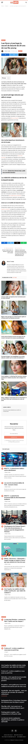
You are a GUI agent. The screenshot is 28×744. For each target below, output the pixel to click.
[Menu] (2, 2)
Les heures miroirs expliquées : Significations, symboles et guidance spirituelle (12, 719)
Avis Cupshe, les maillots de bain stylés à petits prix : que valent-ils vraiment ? (14, 590)
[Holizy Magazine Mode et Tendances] (14, 2)
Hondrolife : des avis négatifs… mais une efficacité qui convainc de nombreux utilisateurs (14, 692)
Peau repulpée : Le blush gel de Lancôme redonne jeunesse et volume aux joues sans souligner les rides (14, 378)
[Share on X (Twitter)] (14, 54)
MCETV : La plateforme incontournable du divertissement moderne (14, 497)
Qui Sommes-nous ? (21, 736)
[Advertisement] (14, 23)
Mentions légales (18, 734)
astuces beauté (14, 118)
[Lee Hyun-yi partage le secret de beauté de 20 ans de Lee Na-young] (14, 66)
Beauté (3, 40)
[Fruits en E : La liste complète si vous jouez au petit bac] (14, 639)
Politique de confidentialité (9, 736)
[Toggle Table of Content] (7, 78)
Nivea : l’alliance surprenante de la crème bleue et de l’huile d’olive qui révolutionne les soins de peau (14, 399)
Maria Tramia (7, 51)
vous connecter (11, 410)
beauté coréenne (5, 209)
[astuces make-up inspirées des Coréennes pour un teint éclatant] (14, 288)
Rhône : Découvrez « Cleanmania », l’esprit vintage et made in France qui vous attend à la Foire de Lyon (15, 560)
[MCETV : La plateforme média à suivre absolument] (14, 459)
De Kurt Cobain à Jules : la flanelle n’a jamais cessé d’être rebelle (7, 251)
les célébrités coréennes (15, 195)
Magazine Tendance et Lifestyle (17, 740)
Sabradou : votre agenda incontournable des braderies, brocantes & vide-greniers (13, 678)
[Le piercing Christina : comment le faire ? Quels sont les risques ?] (14, 610)
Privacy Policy (12, 441)
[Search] (26, 2)
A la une (3, 523)
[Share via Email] (22, 54)
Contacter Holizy (8, 734)
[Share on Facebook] (5, 54)
